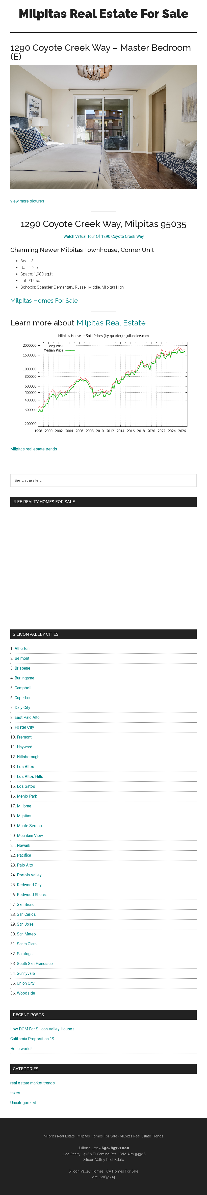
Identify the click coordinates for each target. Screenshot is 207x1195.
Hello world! (21, 1048)
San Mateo (26, 934)
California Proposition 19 (32, 1038)
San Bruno (26, 904)
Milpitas (24, 815)
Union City (26, 983)
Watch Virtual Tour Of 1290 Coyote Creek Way (103, 236)
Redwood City (29, 884)
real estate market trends (32, 1083)
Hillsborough (28, 756)
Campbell (23, 687)
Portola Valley (29, 875)
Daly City (22, 707)
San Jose (25, 924)
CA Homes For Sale (122, 1171)
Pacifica (24, 855)
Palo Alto (25, 865)
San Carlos (26, 914)
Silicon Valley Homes (86, 1171)
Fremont (24, 737)
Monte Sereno (29, 825)
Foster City (24, 727)
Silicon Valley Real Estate (103, 1160)
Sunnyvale (26, 973)
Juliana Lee (88, 1148)
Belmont (22, 658)
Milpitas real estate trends (33, 449)
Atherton (22, 648)
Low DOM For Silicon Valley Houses (42, 1029)
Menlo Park (27, 796)
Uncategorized (23, 1102)
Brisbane (22, 668)
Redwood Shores (32, 894)
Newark (23, 845)
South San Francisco (35, 963)
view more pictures (27, 201)
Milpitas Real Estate (111, 322)
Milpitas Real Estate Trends (141, 1136)
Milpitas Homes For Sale (44, 300)
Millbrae (24, 806)
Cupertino (23, 697)
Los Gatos (26, 786)
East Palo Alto (27, 717)
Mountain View (30, 835)
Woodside (26, 993)
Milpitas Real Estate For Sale (104, 14)
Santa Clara (27, 944)
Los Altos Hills (30, 776)
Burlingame (24, 678)
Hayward (24, 747)
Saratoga (25, 953)
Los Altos (25, 766)
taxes (15, 1092)
